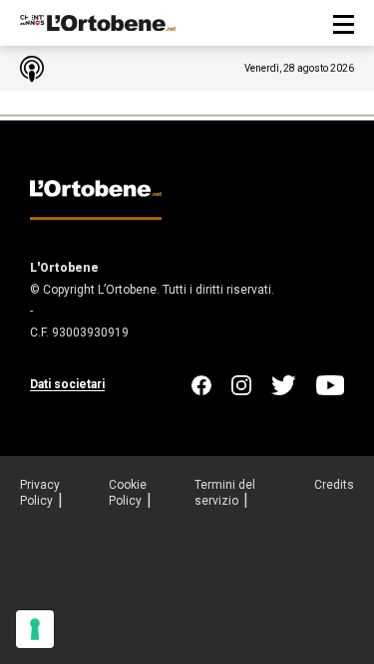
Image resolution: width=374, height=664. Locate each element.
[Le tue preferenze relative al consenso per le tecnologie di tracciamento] (35, 629)
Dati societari (67, 384)
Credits (334, 485)
